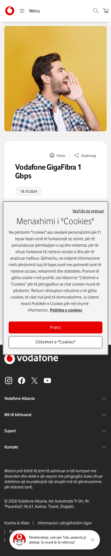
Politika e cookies (66, 310)
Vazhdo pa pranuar (88, 211)
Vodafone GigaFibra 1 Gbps (48, 171)
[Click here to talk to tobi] (19, 540)
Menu (34, 11)
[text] (55, 191)
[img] (55, 78)
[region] (55, 278)
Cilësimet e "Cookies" (56, 342)
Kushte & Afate (16, 523)
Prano (55, 327)
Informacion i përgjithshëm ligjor (65, 523)
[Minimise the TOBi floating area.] (92, 539)
